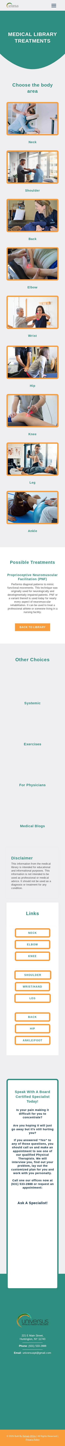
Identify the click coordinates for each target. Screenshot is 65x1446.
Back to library (33, 627)
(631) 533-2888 (37, 1345)
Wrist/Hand (32, 986)
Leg (33, 998)
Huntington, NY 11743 (32, 1339)
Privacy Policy (32, 1439)
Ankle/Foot (32, 1040)
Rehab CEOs (29, 1436)
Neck (32, 933)
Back (32, 1017)
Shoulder (32, 975)
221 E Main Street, (33, 1335)
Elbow (32, 944)
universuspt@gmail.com (37, 1352)
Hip (32, 1028)
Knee (32, 956)
